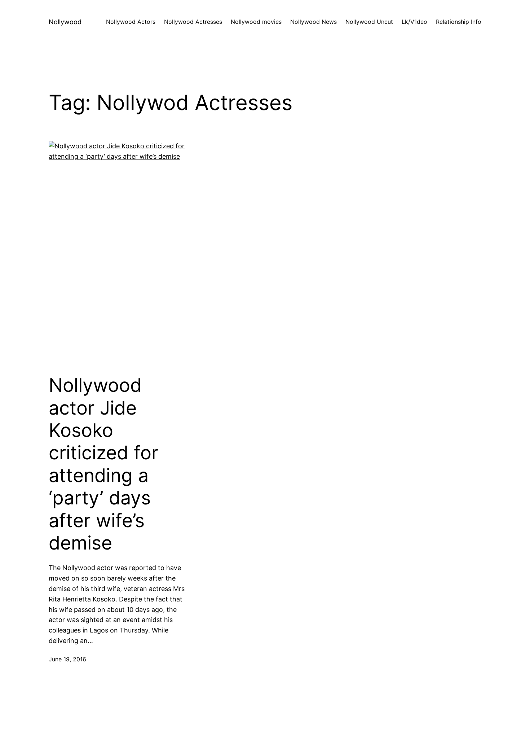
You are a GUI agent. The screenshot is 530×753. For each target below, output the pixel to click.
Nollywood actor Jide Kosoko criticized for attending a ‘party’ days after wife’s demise (103, 464)
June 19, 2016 (67, 659)
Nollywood (65, 22)
